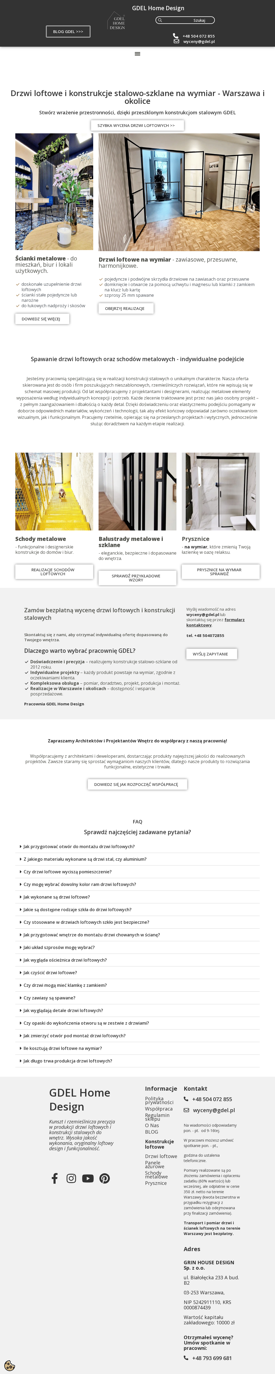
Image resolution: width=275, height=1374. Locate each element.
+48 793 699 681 (212, 1358)
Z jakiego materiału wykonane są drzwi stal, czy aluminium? (85, 859)
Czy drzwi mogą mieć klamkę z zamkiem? (65, 985)
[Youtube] (88, 1178)
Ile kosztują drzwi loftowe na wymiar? (63, 1048)
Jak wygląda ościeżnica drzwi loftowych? (65, 960)
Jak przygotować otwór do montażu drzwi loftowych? (79, 846)
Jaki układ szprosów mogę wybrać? (59, 947)
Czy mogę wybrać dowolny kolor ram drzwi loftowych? (80, 884)
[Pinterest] (105, 1178)
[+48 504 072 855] (175, 36)
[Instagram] (71, 1178)
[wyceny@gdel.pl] (176, 41)
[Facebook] (55, 1178)
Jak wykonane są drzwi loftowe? (57, 897)
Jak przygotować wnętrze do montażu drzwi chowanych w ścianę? (92, 935)
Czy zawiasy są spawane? (49, 998)
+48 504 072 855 (199, 36)
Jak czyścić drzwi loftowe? (50, 973)
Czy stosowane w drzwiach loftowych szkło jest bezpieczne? (86, 922)
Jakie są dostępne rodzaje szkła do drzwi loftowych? (78, 910)
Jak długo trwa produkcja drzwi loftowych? (68, 1061)
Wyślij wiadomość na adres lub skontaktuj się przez (211, 614)
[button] (68, 31)
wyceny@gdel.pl (199, 41)
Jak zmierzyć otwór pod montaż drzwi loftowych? (75, 1036)
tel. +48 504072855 (205, 635)
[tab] (137, 846)
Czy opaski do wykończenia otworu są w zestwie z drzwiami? (86, 1023)
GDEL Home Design (158, 8)
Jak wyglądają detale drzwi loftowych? (63, 1010)
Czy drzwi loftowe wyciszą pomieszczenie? (68, 872)
